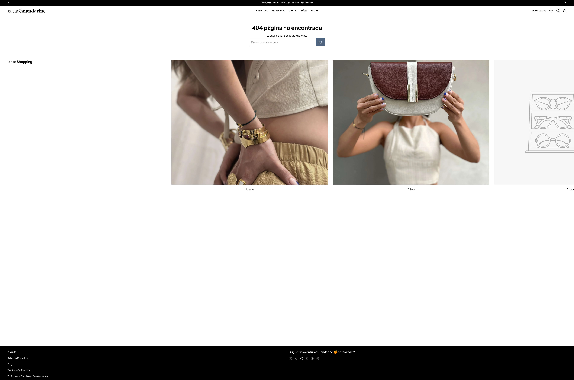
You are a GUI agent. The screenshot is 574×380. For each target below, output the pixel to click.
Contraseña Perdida (18, 370)
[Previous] (8, 2)
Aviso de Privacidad (18, 358)
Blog (9, 364)
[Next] (565, 2)
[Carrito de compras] (564, 10)
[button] (262, 10)
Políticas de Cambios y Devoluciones (27, 376)
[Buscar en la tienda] (320, 42)
